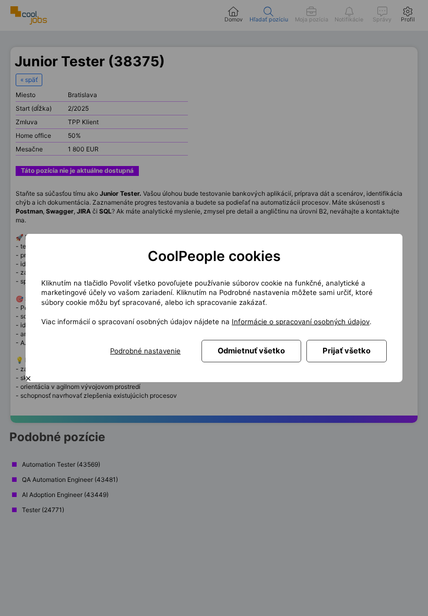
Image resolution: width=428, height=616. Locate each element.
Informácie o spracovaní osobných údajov (301, 321)
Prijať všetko (347, 351)
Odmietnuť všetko (251, 351)
